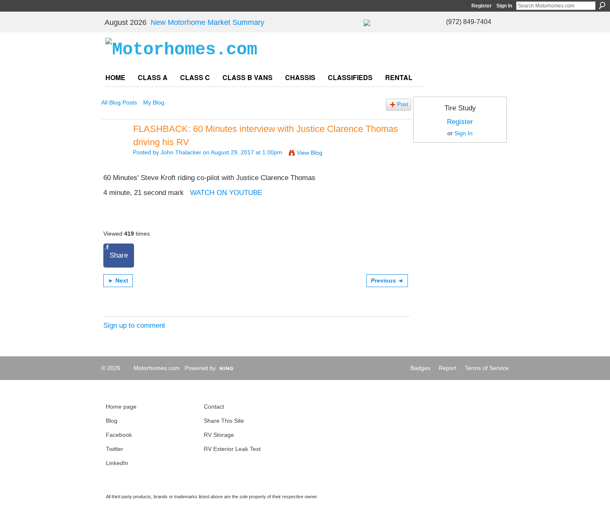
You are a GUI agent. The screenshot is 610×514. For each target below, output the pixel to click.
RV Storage (219, 434)
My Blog (153, 102)
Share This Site (224, 420)
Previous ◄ (387, 280)
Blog (111, 420)
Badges (420, 368)
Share (119, 255)
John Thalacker (181, 152)
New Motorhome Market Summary (207, 22)
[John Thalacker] (114, 146)
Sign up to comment (134, 325)
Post (402, 104)
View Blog (309, 152)
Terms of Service (487, 368)
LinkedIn (117, 463)
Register (481, 6)
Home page (121, 406)
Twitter (114, 449)
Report (447, 368)
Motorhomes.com (157, 368)
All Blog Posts (119, 102)
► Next (118, 280)
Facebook (119, 434)
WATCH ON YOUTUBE (226, 193)
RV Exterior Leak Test (232, 449)
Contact (214, 406)
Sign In (504, 6)
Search (602, 5)
